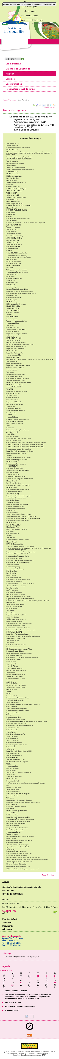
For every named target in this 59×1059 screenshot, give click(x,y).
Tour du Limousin (12, 161)
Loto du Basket (11, 770)
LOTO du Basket (11, 487)
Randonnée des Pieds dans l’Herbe (17, 698)
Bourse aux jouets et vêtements (16, 745)
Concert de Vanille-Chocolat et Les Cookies (20, 546)
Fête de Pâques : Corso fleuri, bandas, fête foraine (23, 857)
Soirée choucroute (12, 590)
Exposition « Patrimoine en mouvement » (19, 560)
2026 (8, 971)
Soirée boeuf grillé (12, 796)
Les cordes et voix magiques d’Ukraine (19, 800)
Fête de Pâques (11, 300)
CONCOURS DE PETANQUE (16, 189)
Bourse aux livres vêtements (15, 674)
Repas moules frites (13, 713)
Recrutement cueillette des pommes (18, 147)
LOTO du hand (11, 523)
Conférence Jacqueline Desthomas (17, 378)
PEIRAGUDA (10, 285)
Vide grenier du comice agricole (16, 270)
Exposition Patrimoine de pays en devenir (20, 451)
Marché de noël (11, 481)
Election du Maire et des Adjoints (17, 762)
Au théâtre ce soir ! (12, 432)
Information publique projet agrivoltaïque (19, 157)
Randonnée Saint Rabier (14, 376)
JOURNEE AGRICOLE (14, 191)
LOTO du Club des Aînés (14, 385)
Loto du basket (11, 413)
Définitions (7, 929)
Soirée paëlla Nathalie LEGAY (16, 329)
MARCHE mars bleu (13, 174)
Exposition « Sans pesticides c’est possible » (21, 552)
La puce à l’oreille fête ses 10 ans (17, 289)
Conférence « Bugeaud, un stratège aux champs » (22, 704)
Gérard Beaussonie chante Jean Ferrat (19, 840)
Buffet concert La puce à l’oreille (17, 460)
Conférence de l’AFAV (13, 297)
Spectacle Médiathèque (14, 755)
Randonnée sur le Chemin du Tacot (18, 628)
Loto (7, 785)
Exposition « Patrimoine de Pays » (17, 634)
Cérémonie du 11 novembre (15, 700)
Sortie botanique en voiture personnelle (19, 653)
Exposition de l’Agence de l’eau (16, 391)
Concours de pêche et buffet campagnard (20, 819)
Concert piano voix (12, 312)
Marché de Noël (11, 180)
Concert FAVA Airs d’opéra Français (18, 562)
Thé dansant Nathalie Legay (15, 380)
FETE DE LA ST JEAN (14, 338)
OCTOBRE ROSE (12, 317)
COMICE (9, 216)
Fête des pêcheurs (12, 240)
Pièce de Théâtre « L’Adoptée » (16, 864)
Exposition (9, 184)
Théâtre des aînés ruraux (14, 677)
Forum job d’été (11, 295)
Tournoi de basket (12, 736)
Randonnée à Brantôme (14, 655)
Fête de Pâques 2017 (13, 525)
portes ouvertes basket (14, 363)
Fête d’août (10, 808)
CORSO (9, 251)
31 (38, 976)
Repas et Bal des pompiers (15, 506)
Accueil (5, 100)
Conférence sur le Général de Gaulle (18, 821)
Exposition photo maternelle (15, 349)
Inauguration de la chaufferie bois (17, 828)
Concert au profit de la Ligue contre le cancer (21, 293)
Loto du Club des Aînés (14, 606)
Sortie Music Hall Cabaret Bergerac (18, 794)
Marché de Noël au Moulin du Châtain (18, 383)
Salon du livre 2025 (12, 195)
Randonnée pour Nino (13, 717)
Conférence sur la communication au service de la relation (25, 783)
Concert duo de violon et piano (16, 498)
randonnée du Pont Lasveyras (16, 346)
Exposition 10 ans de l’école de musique (19, 291)
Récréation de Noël (12, 781)
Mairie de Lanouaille (11, 936)
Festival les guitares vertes (15, 830)
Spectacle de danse (12, 740)
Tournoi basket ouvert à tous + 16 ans (18, 514)
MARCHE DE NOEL (13, 306)
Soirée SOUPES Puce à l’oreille (16, 253)
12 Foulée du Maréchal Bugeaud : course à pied (22, 869)
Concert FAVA (11, 813)
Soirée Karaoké (11, 613)
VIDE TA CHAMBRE (13, 310)
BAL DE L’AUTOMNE (13, 225)
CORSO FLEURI (12, 172)
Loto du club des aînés (13, 440)
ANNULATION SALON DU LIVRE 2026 (19, 159)
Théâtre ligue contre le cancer (16, 182)
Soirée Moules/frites (13, 564)
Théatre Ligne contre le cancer (16, 197)
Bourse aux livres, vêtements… (16, 851)
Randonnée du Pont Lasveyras (16, 464)
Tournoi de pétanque (13, 227)
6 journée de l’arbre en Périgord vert (18, 866)
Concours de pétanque (13, 567)
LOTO (8, 694)
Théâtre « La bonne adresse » (16, 586)
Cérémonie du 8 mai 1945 (14, 842)
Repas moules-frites (13, 791)
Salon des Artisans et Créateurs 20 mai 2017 (21, 516)
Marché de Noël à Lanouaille (15, 594)
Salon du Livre (11, 662)
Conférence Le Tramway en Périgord (18, 257)
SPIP (44, 1055)
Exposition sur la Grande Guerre (16, 723)
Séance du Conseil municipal (15, 167)
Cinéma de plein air (12, 332)
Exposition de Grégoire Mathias (16, 334)
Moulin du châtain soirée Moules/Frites (19, 649)
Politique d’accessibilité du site (29, 20)
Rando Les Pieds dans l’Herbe (16, 477)
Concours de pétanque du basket (17, 272)
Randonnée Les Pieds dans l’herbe (17, 489)
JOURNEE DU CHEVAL (14, 238)
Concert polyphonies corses (15, 508)
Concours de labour (12, 323)
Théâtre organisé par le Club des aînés (19, 862)
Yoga (8, 425)
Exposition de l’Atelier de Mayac (16, 855)
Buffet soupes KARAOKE (14, 204)
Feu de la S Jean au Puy (14, 236)
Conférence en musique (14, 742)
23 (55, 983)
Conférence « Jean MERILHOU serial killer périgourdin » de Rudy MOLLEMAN (27, 601)
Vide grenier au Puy (12, 143)
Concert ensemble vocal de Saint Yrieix (19, 853)
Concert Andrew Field (13, 387)
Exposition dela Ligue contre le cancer (18, 438)
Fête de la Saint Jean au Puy (15, 645)
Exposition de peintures (14, 581)
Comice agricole (11, 319)
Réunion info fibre (12, 249)
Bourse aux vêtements (13, 647)
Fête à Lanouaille (12, 730)
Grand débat (10, 434)
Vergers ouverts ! (12, 145)
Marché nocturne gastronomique (17, 811)
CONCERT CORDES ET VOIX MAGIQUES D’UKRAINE (25, 445)
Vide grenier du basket (13, 340)
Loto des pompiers (12, 436)
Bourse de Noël (11, 696)
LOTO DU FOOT (12, 462)
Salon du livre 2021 (12, 357)
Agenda (13, 100)
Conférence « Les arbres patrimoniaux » (19, 725)
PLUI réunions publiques (14, 176)
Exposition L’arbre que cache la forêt (18, 366)
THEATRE (9, 268)
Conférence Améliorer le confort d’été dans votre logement (25, 223)
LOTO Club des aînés (13, 261)
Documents (7, 926)
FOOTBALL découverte (14, 621)
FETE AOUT (10, 276)
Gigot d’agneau (11, 732)
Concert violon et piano (14, 558)
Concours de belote (12, 753)
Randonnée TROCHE (13, 408)
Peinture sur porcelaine (13, 787)
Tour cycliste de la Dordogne (15, 569)
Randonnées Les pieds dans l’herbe (18, 579)
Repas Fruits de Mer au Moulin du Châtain (20, 599)
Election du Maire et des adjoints (17, 504)
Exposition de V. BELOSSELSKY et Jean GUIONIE (23, 518)
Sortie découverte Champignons (16, 708)
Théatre (8, 314)
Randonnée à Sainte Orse (14, 468)
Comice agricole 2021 (13, 355)
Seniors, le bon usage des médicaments (19, 479)
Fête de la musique (12, 825)
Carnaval (9, 681)
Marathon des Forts (12, 527)
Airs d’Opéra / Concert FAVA (15, 638)
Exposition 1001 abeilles (14, 402)
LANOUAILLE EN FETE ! (14, 632)
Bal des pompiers (12, 815)
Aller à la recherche (29, 16)
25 (12, 985)
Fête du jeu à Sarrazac (13, 660)
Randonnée (10, 428)
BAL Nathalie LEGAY (13, 246)
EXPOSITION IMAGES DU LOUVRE (18, 206)
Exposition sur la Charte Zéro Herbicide (19, 751)
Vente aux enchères (13, 702)
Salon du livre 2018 (12, 474)
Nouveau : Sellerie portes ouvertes (17, 419)
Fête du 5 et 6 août (12, 500)
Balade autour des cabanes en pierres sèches (21, 630)
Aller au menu (30, 11)
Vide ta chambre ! (12, 361)
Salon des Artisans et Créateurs (16, 453)
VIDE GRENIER (11, 193)
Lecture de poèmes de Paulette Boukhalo (19, 344)
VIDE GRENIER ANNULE (15, 368)
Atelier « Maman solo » (14, 244)
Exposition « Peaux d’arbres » (16, 806)
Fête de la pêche (11, 571)
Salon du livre (10, 280)
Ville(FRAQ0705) (9, 911)
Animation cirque (11, 287)
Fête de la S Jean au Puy (14, 404)
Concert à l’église (12, 417)
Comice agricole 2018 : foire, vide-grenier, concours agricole (26, 442)
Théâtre (8, 455)
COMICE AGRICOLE (13, 186)
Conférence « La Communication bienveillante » (22, 657)
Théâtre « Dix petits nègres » (16, 619)
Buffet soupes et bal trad (14, 423)
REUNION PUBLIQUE (13, 263)
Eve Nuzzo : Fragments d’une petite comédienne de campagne (27, 859)
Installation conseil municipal (15, 374)
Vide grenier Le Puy (12, 229)
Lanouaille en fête (12, 400)
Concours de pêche (12, 533)
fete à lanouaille (11, 231)
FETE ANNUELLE (12, 150)
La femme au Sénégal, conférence (17, 430)
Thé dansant (10, 538)
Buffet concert (11, 575)
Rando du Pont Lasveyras (14, 421)
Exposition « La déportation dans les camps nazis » (23, 802)
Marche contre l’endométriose (16, 342)
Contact (5, 899)
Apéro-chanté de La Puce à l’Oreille (17, 847)
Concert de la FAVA (12, 728)
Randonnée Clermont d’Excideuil (17, 554)
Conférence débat (12, 738)
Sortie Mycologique (12, 617)
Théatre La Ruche (12, 242)
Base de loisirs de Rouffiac (15, 163)
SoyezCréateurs (26, 1055)
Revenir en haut (48, 875)
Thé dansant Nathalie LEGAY (15, 625)
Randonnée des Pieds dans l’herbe (17, 711)
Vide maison (10, 610)
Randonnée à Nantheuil (14, 592)
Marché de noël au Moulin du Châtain (18, 596)
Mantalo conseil (42, 1053)
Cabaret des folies (12, 283)
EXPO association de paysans (16, 304)
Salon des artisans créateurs (15, 410)
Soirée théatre (11, 165)
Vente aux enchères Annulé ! (15, 604)
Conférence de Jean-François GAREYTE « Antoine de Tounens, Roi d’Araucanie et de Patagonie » (28, 549)
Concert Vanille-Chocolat (14, 668)
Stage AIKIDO (11, 664)
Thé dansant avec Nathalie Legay (17, 845)
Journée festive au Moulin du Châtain (18, 457)
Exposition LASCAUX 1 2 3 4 (15, 615)
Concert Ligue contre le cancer (16, 255)
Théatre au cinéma (12, 308)
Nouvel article (10, 212)
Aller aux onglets (29, 7)
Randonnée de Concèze (14, 491)
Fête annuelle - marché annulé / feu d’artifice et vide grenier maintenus (29, 359)
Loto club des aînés (12, 178)
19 (21, 983)
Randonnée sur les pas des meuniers (18, 449)
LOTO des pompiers (13, 302)
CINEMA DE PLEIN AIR (14, 278)
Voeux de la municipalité (14, 777)
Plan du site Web (9, 919)
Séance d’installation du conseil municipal (20, 169)
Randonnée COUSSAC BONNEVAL (18, 485)
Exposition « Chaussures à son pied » (18, 496)
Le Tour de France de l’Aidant (16, 685)
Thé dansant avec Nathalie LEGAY (17, 470)
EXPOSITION (10, 214)
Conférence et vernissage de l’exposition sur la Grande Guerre (26, 721)
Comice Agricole (11, 706)
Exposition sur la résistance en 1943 (18, 817)
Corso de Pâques (12, 666)
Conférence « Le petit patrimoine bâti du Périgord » (23, 636)
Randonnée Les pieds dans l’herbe (17, 520)
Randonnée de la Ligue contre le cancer (19, 623)
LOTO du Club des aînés (14, 544)
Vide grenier (10, 325)
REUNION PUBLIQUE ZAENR (16, 210)
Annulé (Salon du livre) (13, 233)
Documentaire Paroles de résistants (18, 218)
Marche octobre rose (13, 266)
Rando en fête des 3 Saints (15, 651)
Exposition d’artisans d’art (14, 353)
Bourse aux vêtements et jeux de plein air (20, 836)
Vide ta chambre (11, 221)
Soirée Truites (11, 672)
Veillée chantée (11, 747)
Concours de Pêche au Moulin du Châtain (20, 584)
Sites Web (6, 922)
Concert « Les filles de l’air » (15, 679)
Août (4, 971)
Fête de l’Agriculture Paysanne (16, 670)
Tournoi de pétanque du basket (16, 321)
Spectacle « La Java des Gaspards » (18, 772)
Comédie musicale (12, 327)
